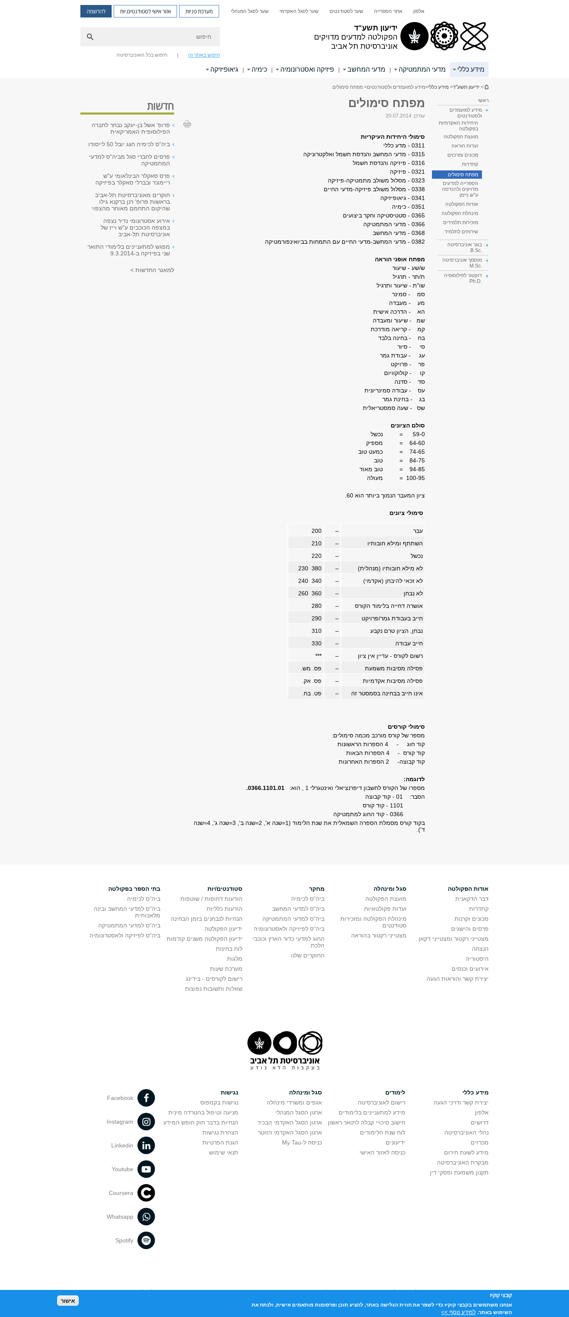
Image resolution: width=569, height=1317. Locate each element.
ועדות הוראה (465, 146)
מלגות (234, 958)
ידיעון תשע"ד (486, 87)
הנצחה (480, 948)
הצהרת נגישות (220, 1132)
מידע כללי (470, 69)
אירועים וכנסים (470, 968)
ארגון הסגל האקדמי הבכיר (289, 1122)
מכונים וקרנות (471, 918)
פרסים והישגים (470, 928)
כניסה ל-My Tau (302, 1142)
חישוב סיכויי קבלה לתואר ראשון (366, 1122)
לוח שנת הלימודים (382, 1132)
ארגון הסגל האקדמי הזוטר (290, 1132)
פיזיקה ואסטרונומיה (307, 69)
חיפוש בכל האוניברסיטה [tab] (142, 55)
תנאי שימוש (223, 1152)
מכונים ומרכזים (462, 155)
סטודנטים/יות (224, 888)
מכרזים (480, 1142)
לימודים (395, 1092)
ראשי (483, 100)
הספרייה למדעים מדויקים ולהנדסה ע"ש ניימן (460, 189)
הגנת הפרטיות (220, 1142)
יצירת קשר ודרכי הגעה (461, 1102)
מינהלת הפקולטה (460, 213)
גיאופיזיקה (224, 69)
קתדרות (470, 164)
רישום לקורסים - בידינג (214, 978)
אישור (68, 1300)
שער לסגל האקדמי (299, 11)
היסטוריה (477, 958)
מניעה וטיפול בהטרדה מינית (203, 1112)
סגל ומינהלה (390, 888)
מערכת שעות (226, 968)
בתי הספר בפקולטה (134, 888)
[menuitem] (419, 11)
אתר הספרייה (388, 11)
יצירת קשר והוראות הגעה (458, 978)
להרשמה (96, 11)
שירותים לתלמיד (461, 232)
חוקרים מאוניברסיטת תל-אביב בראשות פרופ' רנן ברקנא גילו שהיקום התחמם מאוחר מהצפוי (131, 202)
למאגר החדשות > (152, 270)
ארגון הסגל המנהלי (298, 1112)
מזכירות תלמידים (460, 222)
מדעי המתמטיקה (422, 69)
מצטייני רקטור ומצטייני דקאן (454, 938)
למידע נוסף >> (458, 1312)
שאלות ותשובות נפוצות (213, 988)
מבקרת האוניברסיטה (463, 1162)
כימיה (259, 69)
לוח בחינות (229, 948)
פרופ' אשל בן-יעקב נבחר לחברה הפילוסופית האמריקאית (131, 128)
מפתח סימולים (463, 174)
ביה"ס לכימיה (307, 898)
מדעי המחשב (366, 69)
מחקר (316, 888)
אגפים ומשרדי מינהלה (294, 1102)
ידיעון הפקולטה (223, 928)
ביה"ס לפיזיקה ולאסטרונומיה (289, 928)
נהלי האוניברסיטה (466, 1132)
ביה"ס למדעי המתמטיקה (293, 918)
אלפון (418, 11)
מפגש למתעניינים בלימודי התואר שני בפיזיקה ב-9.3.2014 (128, 250)
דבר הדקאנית (472, 898)
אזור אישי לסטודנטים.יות (145, 11)
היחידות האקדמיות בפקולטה (458, 126)
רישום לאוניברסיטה (381, 1102)
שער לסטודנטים (346, 11)
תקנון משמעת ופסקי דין (459, 1172)
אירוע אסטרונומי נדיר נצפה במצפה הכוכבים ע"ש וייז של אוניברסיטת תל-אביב (135, 227)
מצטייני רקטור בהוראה (379, 935)
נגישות (229, 1092)
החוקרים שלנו (307, 955)
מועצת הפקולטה (461, 137)
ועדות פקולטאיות (385, 908)
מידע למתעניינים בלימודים (372, 1112)
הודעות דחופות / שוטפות (211, 898)
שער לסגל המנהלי (250, 11)
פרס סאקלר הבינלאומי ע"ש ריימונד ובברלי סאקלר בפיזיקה (132, 179)
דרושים (480, 1122)
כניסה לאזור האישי (382, 1152)
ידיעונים (395, 1142)
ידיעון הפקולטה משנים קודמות (204, 938)
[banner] (284, 38)
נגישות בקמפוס (219, 1102)
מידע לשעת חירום (466, 1152)
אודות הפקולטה (461, 204)
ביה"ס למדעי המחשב (298, 908)
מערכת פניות (199, 11)
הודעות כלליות (224, 908)
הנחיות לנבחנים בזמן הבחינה (206, 918)
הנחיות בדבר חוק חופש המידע (200, 1122)
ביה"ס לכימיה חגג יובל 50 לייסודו (129, 144)
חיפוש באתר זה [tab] (204, 55)
